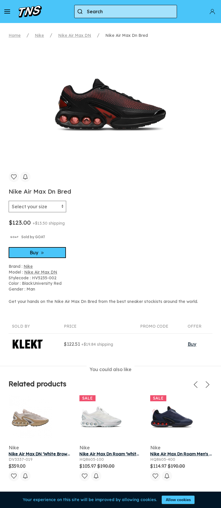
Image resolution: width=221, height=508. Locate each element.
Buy (34, 252)
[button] (7, 11)
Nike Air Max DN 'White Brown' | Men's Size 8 (53, 454)
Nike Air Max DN (74, 35)
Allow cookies (178, 500)
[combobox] (125, 11)
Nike (39, 35)
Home (15, 35)
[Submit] (81, 11)
